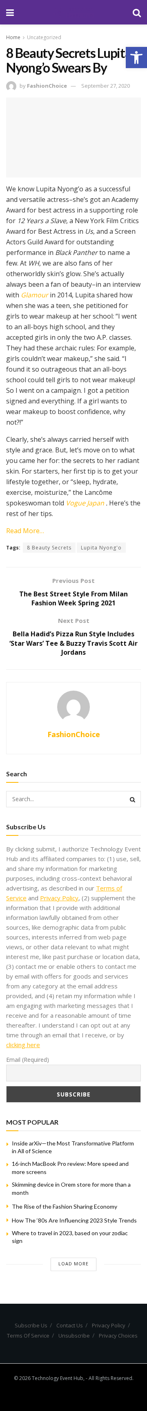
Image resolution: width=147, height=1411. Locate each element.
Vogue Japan (86, 502)
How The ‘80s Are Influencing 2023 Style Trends (74, 1220)
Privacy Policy (59, 898)
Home (13, 37)
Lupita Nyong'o (101, 547)
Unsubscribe (74, 1335)
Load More (73, 1263)
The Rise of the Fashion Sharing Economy (64, 1206)
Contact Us (69, 1325)
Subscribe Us (31, 1325)
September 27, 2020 (105, 85)
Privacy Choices (118, 1335)
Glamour (34, 294)
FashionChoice (47, 85)
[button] (136, 57)
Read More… (25, 530)
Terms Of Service (28, 1335)
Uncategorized (44, 37)
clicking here (23, 1045)
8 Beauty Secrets (49, 547)
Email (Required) (27, 1059)
